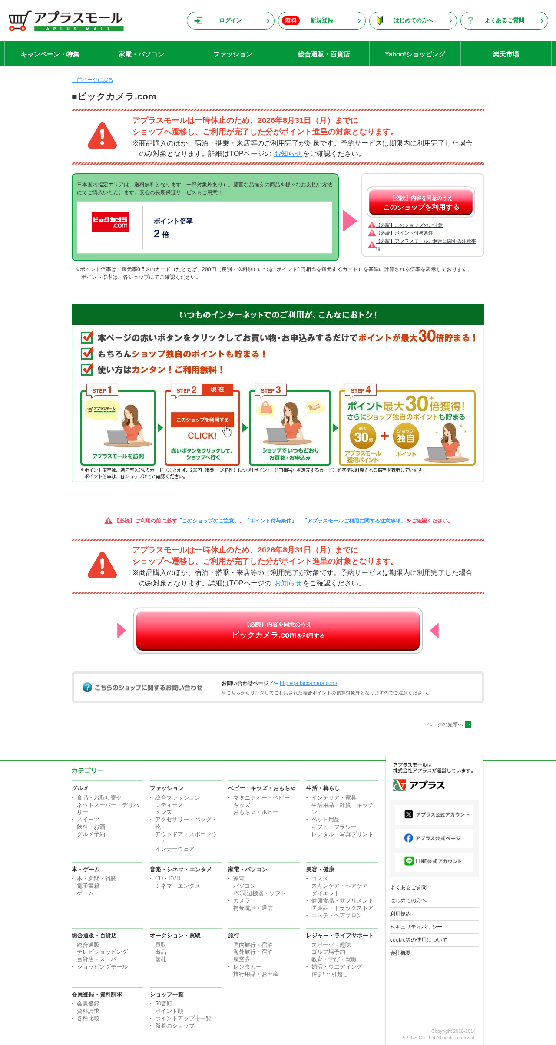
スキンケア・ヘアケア (339, 886)
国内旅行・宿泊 (253, 945)
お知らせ (288, 153)
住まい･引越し (329, 974)
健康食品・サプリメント (342, 900)
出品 (160, 952)
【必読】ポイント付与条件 (404, 232)
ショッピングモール (102, 966)
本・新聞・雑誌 (96, 878)
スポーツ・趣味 (331, 945)
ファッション (232, 54)
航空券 (241, 959)
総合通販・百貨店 (324, 54)
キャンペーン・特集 (50, 54)
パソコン (244, 886)
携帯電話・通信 (253, 908)
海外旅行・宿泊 (253, 952)
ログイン (230, 20)
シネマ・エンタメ (177, 886)
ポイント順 (169, 1011)
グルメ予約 (91, 834)
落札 (160, 959)
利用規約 (400, 914)
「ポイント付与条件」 (271, 521)
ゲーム (85, 893)
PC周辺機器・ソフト (259, 893)
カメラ (241, 900)
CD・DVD (167, 878)
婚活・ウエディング (336, 966)
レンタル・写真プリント (342, 834)
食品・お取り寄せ (99, 797)
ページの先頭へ (445, 724)
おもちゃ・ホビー (255, 812)
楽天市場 (506, 54)
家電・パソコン (141, 54)
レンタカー (247, 966)
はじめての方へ (413, 20)
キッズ (241, 805)
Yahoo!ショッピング (415, 54)
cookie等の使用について (418, 940)
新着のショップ (175, 1025)
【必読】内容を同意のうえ (421, 203)
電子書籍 (88, 886)
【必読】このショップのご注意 (409, 225)
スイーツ (88, 819)
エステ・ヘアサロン (336, 915)
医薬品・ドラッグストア (342, 908)
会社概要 (400, 953)
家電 (239, 878)
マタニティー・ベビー (261, 797)
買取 (160, 945)
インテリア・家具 (334, 797)
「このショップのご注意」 (208, 521)
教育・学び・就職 (334, 959)
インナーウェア (175, 849)
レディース (169, 805)
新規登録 (322, 20)
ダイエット (325, 893)
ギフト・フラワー (334, 826)
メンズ (163, 812)
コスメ (319, 878)
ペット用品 (325, 819)
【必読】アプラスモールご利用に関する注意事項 (426, 244)
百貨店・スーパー (99, 959)
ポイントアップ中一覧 (183, 1018)
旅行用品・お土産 (255, 974)
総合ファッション (177, 797)
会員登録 (88, 1003)
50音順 (163, 1003)
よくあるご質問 (504, 20)
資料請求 (88, 1011)
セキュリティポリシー (416, 927)
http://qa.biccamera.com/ (308, 683)
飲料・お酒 (91, 826)
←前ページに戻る (92, 80)
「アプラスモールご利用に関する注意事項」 (354, 521)
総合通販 (88, 945)
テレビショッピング (102, 952)
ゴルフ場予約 (328, 952)
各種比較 (88, 1018)
